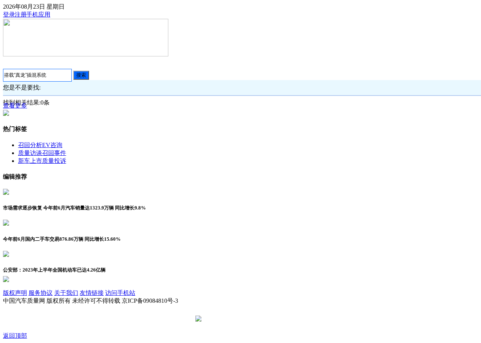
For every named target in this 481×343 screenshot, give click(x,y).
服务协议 (41, 293)
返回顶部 (15, 335)
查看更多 (15, 105)
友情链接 (92, 293)
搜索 (81, 75)
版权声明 (15, 293)
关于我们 (66, 293)
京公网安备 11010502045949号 (243, 319)
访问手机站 (120, 293)
